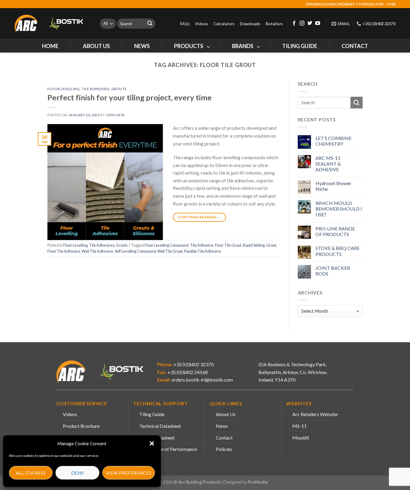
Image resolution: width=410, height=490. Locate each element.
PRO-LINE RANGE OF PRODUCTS (335, 231)
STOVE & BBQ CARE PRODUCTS (337, 251)
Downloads (250, 23)
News (222, 426)
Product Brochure (81, 426)
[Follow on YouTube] (317, 23)
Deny (77, 473)
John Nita (115, 115)
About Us (226, 414)
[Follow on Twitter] (309, 23)
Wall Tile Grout (169, 251)
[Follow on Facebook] (294, 23)
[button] (152, 443)
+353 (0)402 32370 (193, 364)
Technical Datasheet (160, 426)
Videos (201, 23)
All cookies (31, 473)
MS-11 (299, 426)
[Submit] (150, 24)
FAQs (185, 23)
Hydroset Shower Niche (333, 186)
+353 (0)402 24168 (187, 372)
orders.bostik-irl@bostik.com (202, 379)
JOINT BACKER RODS (332, 270)
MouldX (300, 437)
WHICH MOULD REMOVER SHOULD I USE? (338, 208)
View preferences (129, 473)
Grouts (119, 89)
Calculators (223, 23)
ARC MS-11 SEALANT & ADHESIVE (328, 163)
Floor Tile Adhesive (63, 251)
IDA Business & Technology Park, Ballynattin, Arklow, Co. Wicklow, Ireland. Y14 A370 (292, 371)
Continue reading (199, 217)
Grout (271, 245)
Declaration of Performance (168, 449)
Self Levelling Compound (135, 251)
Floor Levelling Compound (166, 245)
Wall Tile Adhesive (97, 251)
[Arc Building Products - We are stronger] (52, 24)
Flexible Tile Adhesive (202, 251)
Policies (224, 449)
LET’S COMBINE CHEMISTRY (333, 141)
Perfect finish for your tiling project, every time (129, 97)
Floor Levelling (63, 89)
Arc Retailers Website (315, 414)
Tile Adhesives (96, 89)
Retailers (274, 23)
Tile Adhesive (201, 245)
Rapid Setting (254, 245)
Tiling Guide (151, 414)
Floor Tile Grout (228, 245)
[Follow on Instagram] (302, 23)
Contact (224, 437)
